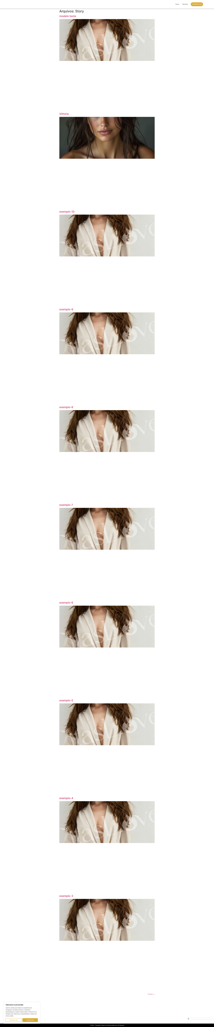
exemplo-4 (66, 798)
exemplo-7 (66, 505)
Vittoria (64, 113)
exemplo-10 (66, 211)
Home (177, 4)
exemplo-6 (66, 602)
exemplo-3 (66, 896)
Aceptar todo (30, 1020)
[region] (21, 1013)
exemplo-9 (66, 309)
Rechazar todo (14, 1020)
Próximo (151, 994)
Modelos (185, 4)
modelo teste (67, 16)
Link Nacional (120, 1025)
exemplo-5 (66, 700)
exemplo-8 (66, 407)
